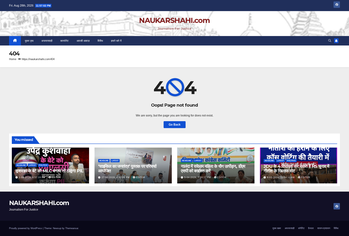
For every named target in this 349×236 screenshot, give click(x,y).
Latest (32, 165)
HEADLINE (21, 165)
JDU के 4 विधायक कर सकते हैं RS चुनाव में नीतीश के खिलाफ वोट (296, 168)
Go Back (174, 124)
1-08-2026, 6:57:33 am (32, 177)
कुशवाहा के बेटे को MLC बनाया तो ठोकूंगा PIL (49, 170)
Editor (56, 177)
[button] (329, 40)
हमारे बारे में (116, 40)
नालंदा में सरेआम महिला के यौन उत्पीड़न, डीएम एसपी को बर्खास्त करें (213, 168)
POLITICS (43, 165)
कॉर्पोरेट (301, 228)
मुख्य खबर (276, 228)
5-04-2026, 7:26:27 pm (198, 177)
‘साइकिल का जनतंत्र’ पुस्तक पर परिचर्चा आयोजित (127, 168)
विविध (100, 40)
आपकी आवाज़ (83, 40)
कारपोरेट (64, 40)
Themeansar (71, 228)
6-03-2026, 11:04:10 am (281, 177)
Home (12, 59)
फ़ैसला (311, 228)
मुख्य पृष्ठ (29, 40)
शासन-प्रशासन (323, 228)
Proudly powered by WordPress (26, 228)
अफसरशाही (46, 40)
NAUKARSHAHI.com (174, 20)
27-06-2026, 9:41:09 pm (116, 177)
